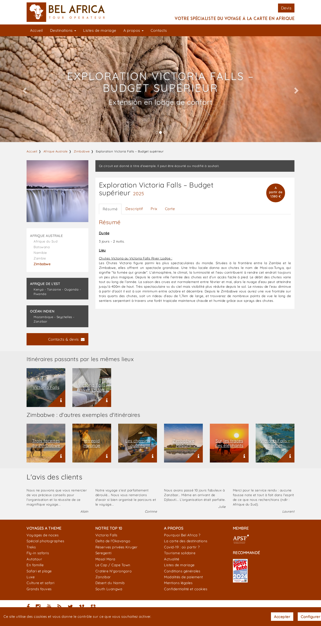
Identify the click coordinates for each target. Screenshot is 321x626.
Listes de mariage (99, 30)
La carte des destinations (185, 541)
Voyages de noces (43, 535)
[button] (24, 89)
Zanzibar (103, 577)
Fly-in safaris (38, 553)
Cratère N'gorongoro (113, 571)
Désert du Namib (110, 583)
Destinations (62, 30)
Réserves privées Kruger (116, 547)
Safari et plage (39, 571)
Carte (170, 208)
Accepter (282, 616)
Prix (154, 208)
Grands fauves (39, 589)
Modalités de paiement (183, 577)
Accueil (36, 30)
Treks (31, 547)
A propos (132, 30)
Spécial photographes (45, 541)
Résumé (110, 209)
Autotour (34, 559)
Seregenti (103, 553)
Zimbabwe (82, 151)
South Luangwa (108, 589)
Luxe (31, 577)
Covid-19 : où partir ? (182, 547)
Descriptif (134, 208)
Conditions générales (182, 571)
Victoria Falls (106, 535)
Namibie (40, 253)
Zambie (40, 258)
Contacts (159, 30)
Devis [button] (286, 7)
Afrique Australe (55, 151)
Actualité (171, 559)
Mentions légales (178, 583)
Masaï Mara (105, 559)
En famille (35, 565)
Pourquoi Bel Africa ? (182, 535)
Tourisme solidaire (179, 553)
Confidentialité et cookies (185, 589)
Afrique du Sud (45, 241)
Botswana (42, 247)
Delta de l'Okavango (112, 541)
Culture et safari (41, 583)
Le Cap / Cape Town (112, 565)
